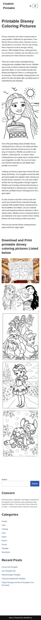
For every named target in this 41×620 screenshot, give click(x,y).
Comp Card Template (10, 567)
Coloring (5, 529)
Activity (4, 521)
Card (3, 525)
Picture (4, 541)
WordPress (28, 618)
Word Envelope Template (11, 575)
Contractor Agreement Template (13, 579)
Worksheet (6, 552)
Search (4, 479)
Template (5, 548)
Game (4, 537)
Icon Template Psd (8, 571)
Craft (3, 533)
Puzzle (4, 544)
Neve (11, 618)
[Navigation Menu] (35, 6)
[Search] (30, 6)
